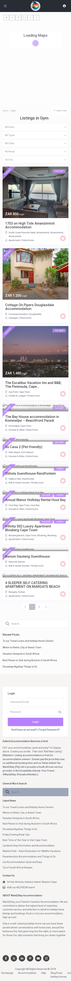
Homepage (7, 973)
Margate (13, 592)
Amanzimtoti (15, 236)
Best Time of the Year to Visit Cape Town (25, 840)
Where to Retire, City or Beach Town (22, 647)
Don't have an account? (24, 729)
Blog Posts (56, 973)
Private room (33, 395)
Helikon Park (15, 479)
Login (35, 721)
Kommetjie (14, 426)
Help (43, 973)
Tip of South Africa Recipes (17, 867)
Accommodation (27, 973)
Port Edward (27, 452)
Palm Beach (14, 452)
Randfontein (28, 479)
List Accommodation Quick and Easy (22, 862)
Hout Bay (13, 505)
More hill (13, 562)
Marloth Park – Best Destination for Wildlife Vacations (32, 851)
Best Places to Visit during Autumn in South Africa (30, 660)
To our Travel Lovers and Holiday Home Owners (28, 641)
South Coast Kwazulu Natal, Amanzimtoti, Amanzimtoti (36, 232)
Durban (21, 592)
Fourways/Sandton (18, 314)
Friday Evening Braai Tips (16, 834)
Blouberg (52, 535)
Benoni (21, 562)
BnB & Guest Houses (19, 482)
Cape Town (24, 392)
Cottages (13, 318)
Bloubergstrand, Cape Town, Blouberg (27, 535)
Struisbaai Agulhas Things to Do (20, 666)
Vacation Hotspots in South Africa (21, 653)
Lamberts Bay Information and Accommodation (29, 845)
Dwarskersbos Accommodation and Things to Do (29, 856)
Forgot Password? (49, 729)
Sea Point (13, 392)
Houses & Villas (16, 430)
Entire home (28, 240)
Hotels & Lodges (17, 395)
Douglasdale (35, 314)
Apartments (14, 240)
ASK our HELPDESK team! (21, 887)
